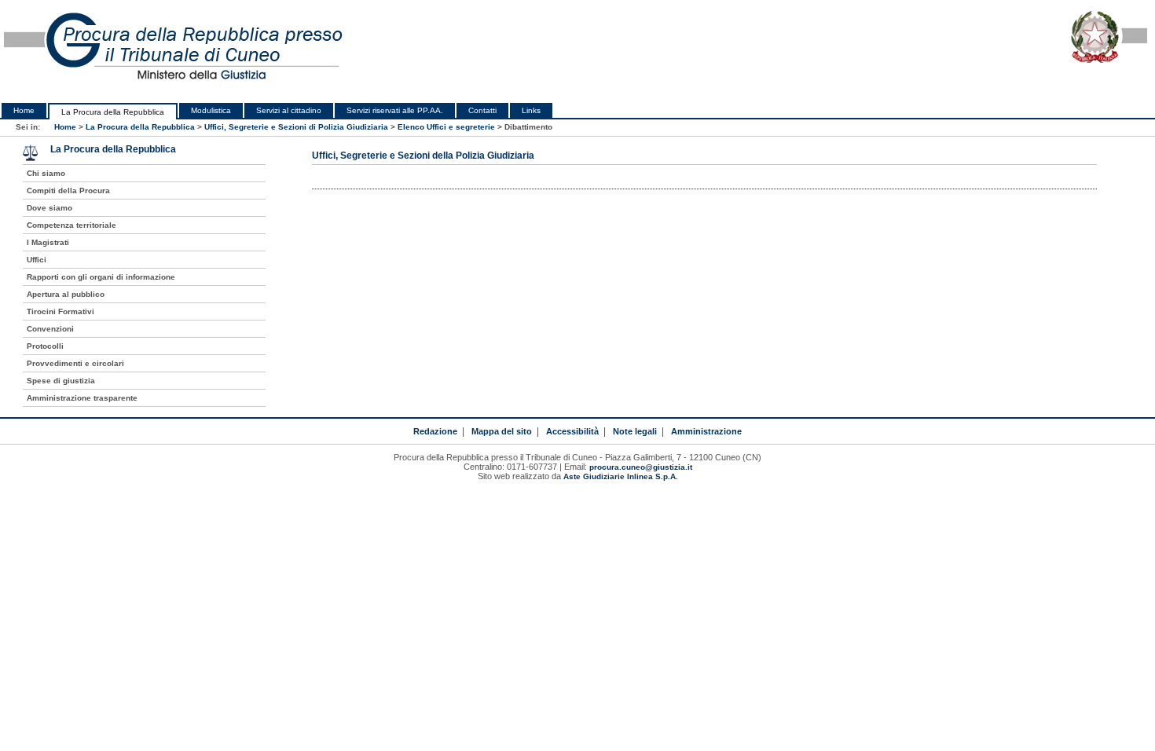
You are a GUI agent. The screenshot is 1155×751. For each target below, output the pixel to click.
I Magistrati (48, 242)
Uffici (36, 259)
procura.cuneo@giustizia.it (640, 467)
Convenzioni (50, 328)
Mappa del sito (501, 431)
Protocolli (45, 346)
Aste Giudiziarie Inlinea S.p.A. (620, 476)
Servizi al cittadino (288, 110)
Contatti (482, 110)
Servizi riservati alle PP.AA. (394, 110)
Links (531, 110)
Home (24, 110)
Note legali (635, 431)
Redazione (435, 431)
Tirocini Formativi (60, 311)
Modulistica (211, 110)
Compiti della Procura (68, 190)
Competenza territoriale (71, 225)
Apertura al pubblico (65, 294)
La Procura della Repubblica (112, 112)
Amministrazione (706, 431)
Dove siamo (49, 207)
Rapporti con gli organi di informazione (101, 277)
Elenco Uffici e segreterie (446, 127)
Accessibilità (572, 431)
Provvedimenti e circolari (75, 363)
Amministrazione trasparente (82, 398)
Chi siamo (46, 173)
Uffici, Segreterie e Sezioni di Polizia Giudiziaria (296, 127)
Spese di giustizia (61, 380)
